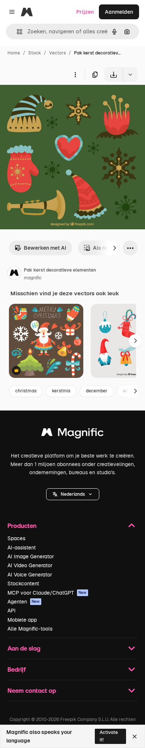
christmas (25, 391)
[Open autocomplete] (16, 31)
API (11, 610)
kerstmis (61, 391)
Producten (21, 525)
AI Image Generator (30, 556)
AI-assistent (21, 547)
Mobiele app (22, 619)
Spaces (16, 538)
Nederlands (73, 494)
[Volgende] (114, 247)
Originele (49, 99)
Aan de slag (24, 648)
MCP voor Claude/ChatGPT (47, 592)
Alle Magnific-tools (29, 628)
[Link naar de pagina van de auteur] (14, 274)
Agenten (23, 601)
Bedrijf (16, 669)
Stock (34, 53)
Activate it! (109, 735)
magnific (33, 278)
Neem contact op (31, 690)
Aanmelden (119, 12)
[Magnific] (72, 434)
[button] (72, 494)
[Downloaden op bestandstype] (130, 74)
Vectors (57, 53)
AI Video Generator (29, 565)
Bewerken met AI (45, 248)
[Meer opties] (75, 74)
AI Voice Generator (29, 574)
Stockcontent (23, 583)
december (96, 391)
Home (13, 53)
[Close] (134, 736)
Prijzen (85, 12)
